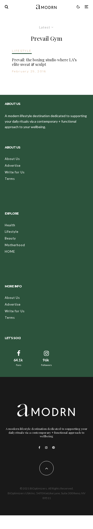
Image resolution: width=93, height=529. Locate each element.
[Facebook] (39, 447)
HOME (10, 251)
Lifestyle (11, 231)
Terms (10, 179)
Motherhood (15, 245)
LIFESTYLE (22, 50)
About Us (12, 159)
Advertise (13, 165)
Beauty (10, 238)
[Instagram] (46, 447)
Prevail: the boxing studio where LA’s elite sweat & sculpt (44, 62)
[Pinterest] (53, 447)
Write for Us (15, 172)
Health (10, 225)
